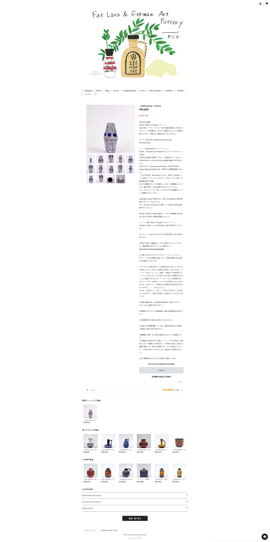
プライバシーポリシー (90, 530)
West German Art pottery (91, 495)
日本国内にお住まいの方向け (161, 377)
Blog (107, 91)
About (98, 91)
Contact (180, 91)
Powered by (133, 538)
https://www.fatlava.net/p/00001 (151, 249)
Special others (87, 508)
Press (143, 91)
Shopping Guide (129, 91)
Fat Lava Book (155, 91)
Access (116, 91)
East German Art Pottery (91, 502)
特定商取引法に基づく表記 (109, 530)
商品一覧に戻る (135, 518)
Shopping (88, 91)
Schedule (169, 91)
